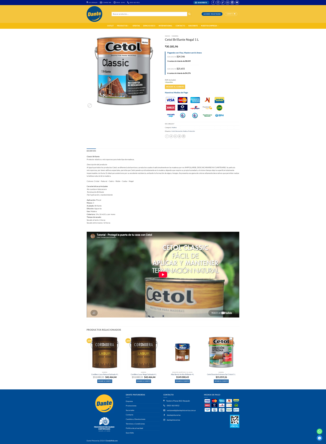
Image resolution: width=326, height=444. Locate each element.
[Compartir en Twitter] (171, 136)
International (165, 26)
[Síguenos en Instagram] (218, 2)
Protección (191, 131)
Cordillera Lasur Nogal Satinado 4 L (144, 374)
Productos (122, 26)
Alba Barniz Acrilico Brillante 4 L (182, 374)
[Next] (239, 361)
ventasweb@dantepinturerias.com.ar (181, 410)
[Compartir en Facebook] (167, 136)
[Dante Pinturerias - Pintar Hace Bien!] (97, 14)
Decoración (178, 131)
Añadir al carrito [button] (104, 381)
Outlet (110, 26)
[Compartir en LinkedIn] (184, 136)
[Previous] (87, 361)
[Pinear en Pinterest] (179, 136)
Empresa (129, 401)
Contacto (180, 26)
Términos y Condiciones (135, 424)
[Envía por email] (175, 136)
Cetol (173, 131)
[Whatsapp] (319, 431)
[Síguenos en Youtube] (237, 2)
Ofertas (136, 26)
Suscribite (193, 26)
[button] (201, 2)
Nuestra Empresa (209, 26)
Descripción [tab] (91, 151)
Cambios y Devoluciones (135, 419)
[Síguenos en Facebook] (213, 2)
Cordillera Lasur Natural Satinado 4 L (104, 374)
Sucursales (130, 410)
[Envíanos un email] (227, 2)
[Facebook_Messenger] (319, 438)
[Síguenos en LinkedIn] (232, 2)
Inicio (167, 36)
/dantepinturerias (173, 415)
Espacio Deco (149, 26)
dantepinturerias (173, 420)
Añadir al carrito (175, 87)
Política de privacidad (134, 428)
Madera (175, 36)
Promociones (131, 406)
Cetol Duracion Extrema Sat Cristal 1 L (221, 374)
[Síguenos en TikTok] (223, 2)
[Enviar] (189, 14)
